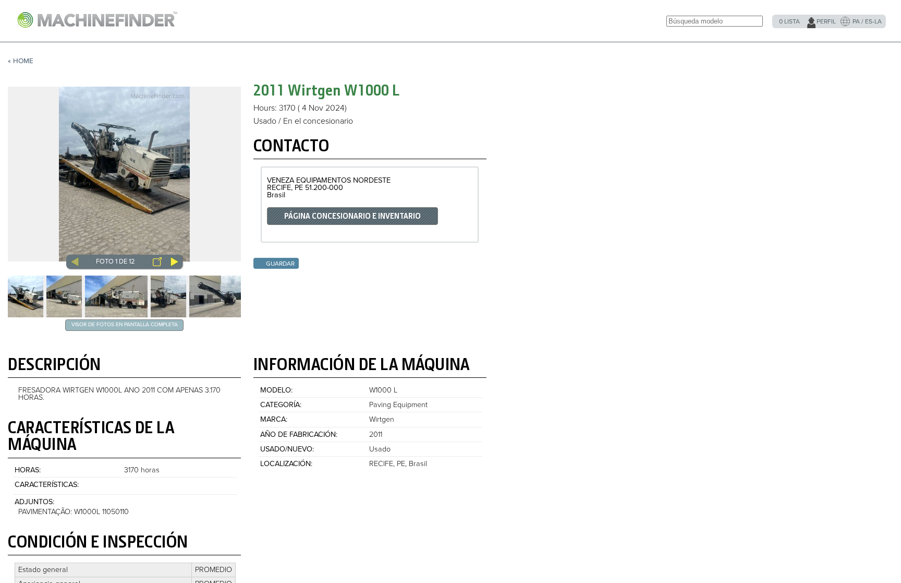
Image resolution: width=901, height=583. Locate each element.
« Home (20, 61)
